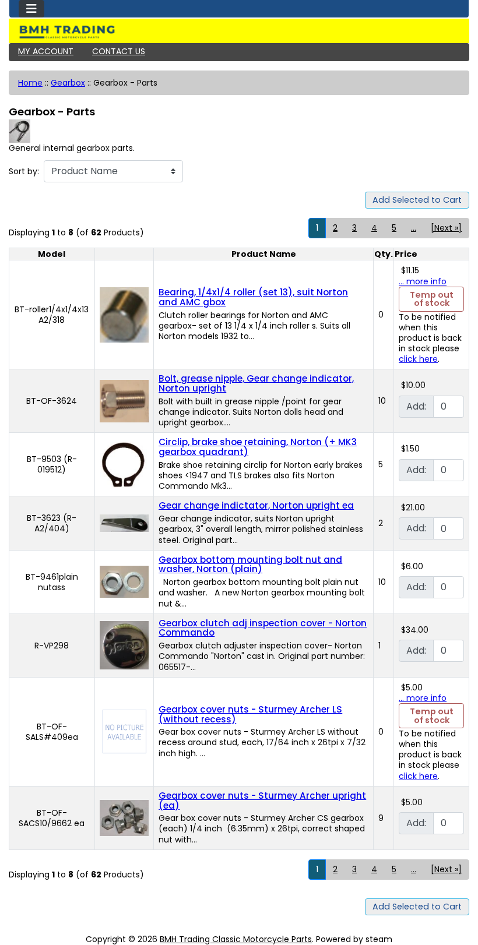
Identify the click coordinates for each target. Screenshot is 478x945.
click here (418, 359)
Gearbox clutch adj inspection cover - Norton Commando (263, 628)
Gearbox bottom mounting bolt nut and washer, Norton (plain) (250, 564)
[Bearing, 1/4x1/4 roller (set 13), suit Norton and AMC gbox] (124, 314)
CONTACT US (118, 51)
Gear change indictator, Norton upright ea (256, 505)
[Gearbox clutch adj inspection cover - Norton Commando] (124, 645)
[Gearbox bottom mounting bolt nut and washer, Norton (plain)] (124, 581)
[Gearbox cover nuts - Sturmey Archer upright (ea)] (124, 817)
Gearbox (68, 83)
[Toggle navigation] (31, 8)
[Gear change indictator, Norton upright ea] (124, 522)
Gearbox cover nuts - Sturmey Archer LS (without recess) (250, 714)
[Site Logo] (239, 32)
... (413, 228)
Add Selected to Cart (417, 200)
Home (30, 83)
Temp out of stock (432, 299)
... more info (423, 281)
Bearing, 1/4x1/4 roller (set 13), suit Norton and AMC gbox (253, 297)
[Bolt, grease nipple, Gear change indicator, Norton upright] (124, 400)
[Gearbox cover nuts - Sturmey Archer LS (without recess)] (124, 731)
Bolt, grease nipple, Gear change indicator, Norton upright (256, 383)
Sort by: (24, 171)
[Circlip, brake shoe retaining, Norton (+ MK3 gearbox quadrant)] (124, 464)
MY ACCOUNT (45, 51)
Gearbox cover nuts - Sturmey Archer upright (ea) (262, 800)
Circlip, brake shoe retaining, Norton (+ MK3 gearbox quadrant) (258, 447)
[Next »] (446, 228)
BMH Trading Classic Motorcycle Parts (236, 939)
